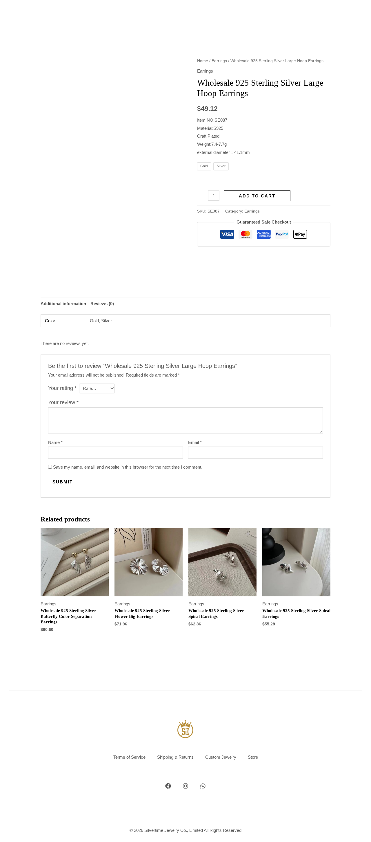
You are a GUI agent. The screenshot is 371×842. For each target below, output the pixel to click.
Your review (63, 402)
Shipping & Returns (175, 757)
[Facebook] (168, 786)
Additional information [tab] (63, 303)
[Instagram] (185, 786)
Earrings (219, 61)
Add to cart (257, 195)
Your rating (62, 388)
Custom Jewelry (220, 757)
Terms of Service (129, 757)
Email (195, 442)
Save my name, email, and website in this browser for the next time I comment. (127, 467)
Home (202, 61)
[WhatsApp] (203, 786)
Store (253, 757)
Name (55, 442)
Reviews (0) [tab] (102, 303)
